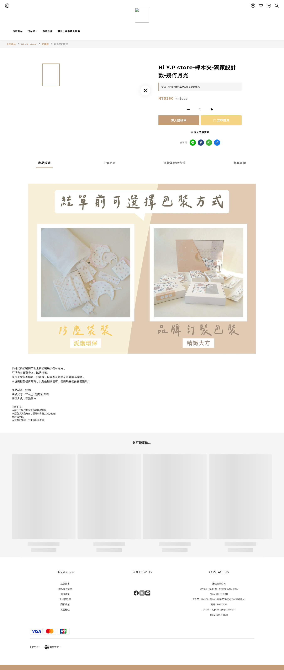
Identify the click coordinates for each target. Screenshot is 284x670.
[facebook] (201, 142)
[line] (193, 142)
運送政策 (65, 594)
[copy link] (217, 142)
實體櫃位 (65, 609)
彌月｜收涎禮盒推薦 (69, 31)
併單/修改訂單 (65, 588)
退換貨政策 (65, 599)
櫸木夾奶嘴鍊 (61, 44)
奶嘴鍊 (45, 44)
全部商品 (11, 44)
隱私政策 (65, 604)
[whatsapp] (209, 142)
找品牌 (31, 31)
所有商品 (18, 31)
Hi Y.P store (29, 44)
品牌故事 (65, 583)
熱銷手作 (48, 31)
